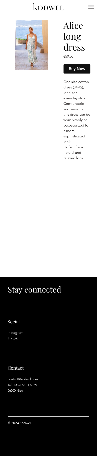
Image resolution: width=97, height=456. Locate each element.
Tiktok (13, 338)
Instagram (15, 332)
